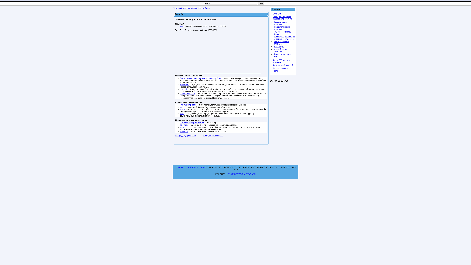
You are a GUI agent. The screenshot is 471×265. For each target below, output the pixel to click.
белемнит (184, 85)
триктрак (184, 125)
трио (182, 114)
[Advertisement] (221, 53)
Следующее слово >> (213, 136)
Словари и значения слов (190, 167)
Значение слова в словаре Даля (200, 78)
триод (182, 109)
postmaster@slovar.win (242, 174)
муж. (182, 26)
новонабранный (187, 94)
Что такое (188, 105)
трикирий (184, 132)
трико (182, 127)
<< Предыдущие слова (185, 136)
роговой (183, 89)
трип (182, 107)
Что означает (192, 123)
